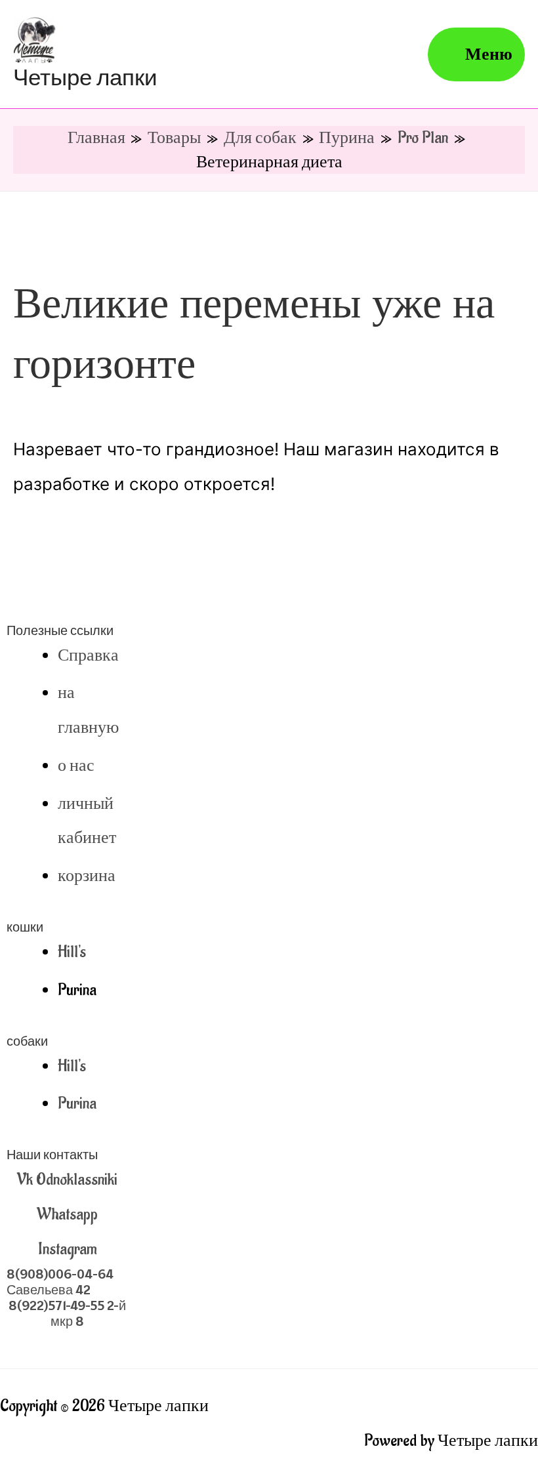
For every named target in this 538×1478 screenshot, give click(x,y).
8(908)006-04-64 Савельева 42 (60, 1281)
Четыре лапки (85, 77)
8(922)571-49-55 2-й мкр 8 (67, 1313)
